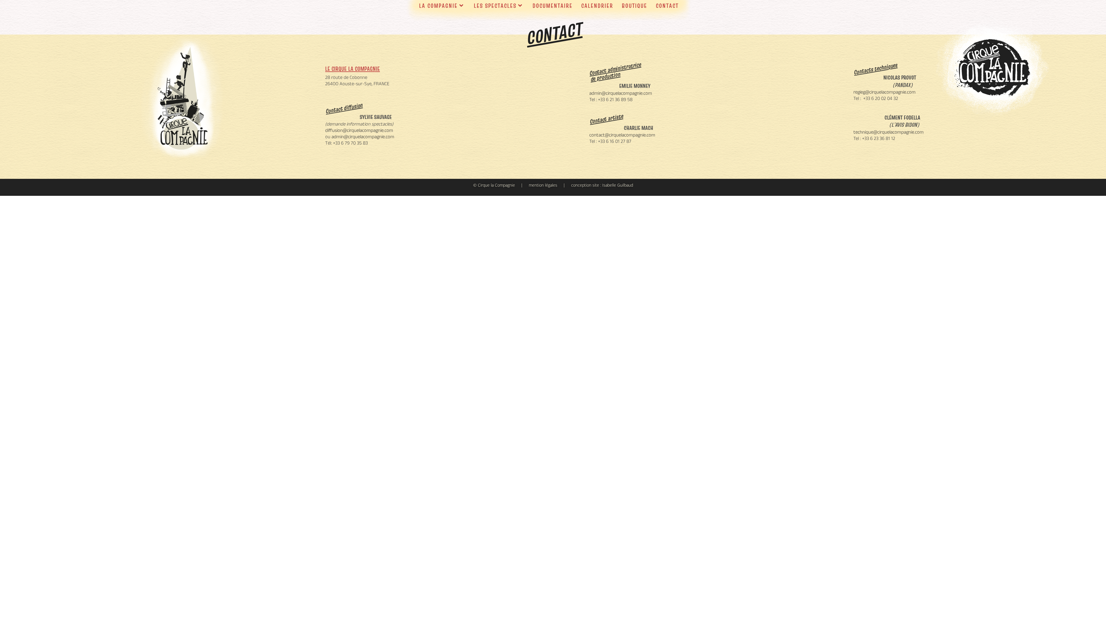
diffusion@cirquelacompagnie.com (359, 131)
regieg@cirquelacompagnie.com (884, 93)
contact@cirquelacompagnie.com (622, 136)
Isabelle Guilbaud (617, 185)
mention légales (543, 185)
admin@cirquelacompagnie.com (363, 137)
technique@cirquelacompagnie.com (888, 133)
